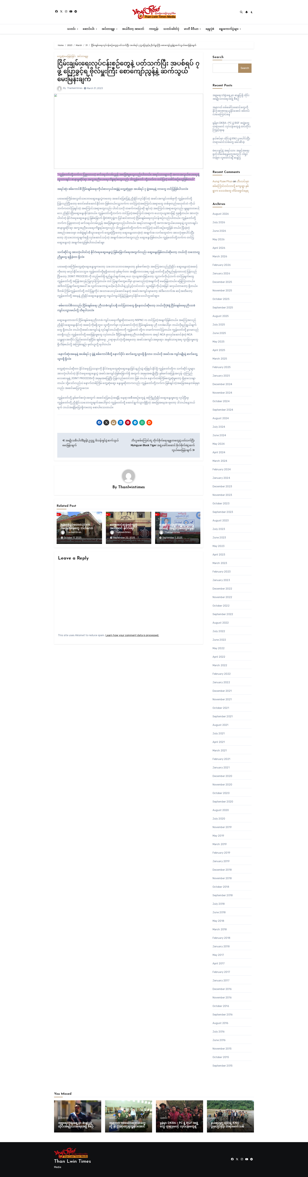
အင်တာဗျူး (109, 29)
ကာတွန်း (154, 29)
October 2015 (221, 1057)
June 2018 (219, 912)
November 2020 (222, 784)
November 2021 (222, 699)
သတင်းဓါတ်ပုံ (171, 29)
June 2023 (219, 537)
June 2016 (219, 1040)
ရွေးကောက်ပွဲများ (229, 29)
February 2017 (221, 972)
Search (218, 57)
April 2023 (219, 554)
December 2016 (222, 989)
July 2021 (219, 733)
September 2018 (223, 895)
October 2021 (221, 707)
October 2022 (221, 605)
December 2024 (222, 384)
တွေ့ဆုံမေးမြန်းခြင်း (66, 56)
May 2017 (218, 954)
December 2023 (222, 486)
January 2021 (221, 767)
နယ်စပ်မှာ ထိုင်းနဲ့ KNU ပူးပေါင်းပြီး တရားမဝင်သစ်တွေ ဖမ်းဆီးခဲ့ (230, 1127)
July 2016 (219, 1031)
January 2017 (221, 980)
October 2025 (221, 299)
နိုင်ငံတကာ (63, 1118)
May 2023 (219, 546)
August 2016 (220, 1023)
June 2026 (219, 230)
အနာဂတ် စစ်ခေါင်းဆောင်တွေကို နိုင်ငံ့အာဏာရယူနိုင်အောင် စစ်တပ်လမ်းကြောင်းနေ (231, 111)
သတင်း (72, 29)
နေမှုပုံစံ (210, 29)
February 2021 (221, 759)
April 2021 (219, 742)
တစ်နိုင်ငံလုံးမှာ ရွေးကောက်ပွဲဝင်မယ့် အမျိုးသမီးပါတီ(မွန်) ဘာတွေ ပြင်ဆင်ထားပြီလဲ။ (176, 528)
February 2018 (221, 937)
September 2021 (223, 716)
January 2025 (221, 375)
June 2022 (219, 639)
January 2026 (221, 273)
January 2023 (221, 580)
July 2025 (219, 324)
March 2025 (220, 358)
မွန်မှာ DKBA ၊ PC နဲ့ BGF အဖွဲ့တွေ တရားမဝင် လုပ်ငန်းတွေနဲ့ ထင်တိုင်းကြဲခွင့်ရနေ (232, 126)
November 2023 (222, 494)
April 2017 (219, 963)
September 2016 (223, 1014)
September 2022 (223, 614)
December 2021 (222, 690)
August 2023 (221, 520)
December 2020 (222, 776)
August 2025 (221, 316)
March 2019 (220, 844)
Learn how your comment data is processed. (132, 635)
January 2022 (221, 682)
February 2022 (222, 673)
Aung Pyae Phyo (222, 181)
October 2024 (221, 401)
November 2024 (222, 392)
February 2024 (222, 469)
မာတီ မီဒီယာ (191, 29)
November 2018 (222, 878)
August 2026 (221, 213)
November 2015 (222, 1048)
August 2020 (221, 810)
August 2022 (221, 622)
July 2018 (219, 903)
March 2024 (220, 460)
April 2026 (219, 247)
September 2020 (223, 801)
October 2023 (221, 503)
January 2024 (221, 477)
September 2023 (223, 512)
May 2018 (218, 920)
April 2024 (219, 452)
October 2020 (221, 793)
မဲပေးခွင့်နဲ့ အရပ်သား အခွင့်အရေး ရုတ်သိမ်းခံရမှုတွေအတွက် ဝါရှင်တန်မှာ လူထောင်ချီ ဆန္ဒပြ (231, 154)
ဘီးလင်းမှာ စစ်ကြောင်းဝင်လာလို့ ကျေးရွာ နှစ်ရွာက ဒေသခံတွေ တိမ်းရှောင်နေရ (231, 186)
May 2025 (219, 341)
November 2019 (222, 827)
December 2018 (222, 869)
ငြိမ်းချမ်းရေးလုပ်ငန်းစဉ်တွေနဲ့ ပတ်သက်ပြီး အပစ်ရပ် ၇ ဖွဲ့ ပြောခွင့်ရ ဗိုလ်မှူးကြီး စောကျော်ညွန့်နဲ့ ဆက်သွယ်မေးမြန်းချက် (128, 72)
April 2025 (219, 350)
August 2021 (220, 724)
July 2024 (219, 426)
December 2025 (222, 282)
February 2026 (222, 264)
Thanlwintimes (74, 88)
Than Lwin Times (72, 1161)
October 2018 (221, 886)
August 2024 (221, 418)
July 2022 (219, 631)
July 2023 (219, 529)
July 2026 (219, 222)
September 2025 (223, 307)
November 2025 (222, 290)
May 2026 (219, 239)
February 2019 (221, 852)
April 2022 (219, 656)
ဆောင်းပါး (89, 29)
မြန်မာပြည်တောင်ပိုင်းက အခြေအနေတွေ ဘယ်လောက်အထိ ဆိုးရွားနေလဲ (78, 528)
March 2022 (220, 665)
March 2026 (220, 256)
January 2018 (221, 946)
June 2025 (219, 333)
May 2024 (219, 443)
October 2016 (221, 1006)
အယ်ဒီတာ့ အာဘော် (133, 29)
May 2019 (218, 835)
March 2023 (220, 563)
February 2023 (222, 571)
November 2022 (222, 597)
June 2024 (219, 435)
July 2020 (219, 818)
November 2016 (222, 997)
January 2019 (221, 861)
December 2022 (222, 588)
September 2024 (223, 409)
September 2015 (223, 1065)
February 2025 (222, 367)
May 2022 (219, 648)
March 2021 (220, 750)
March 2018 (220, 929)
